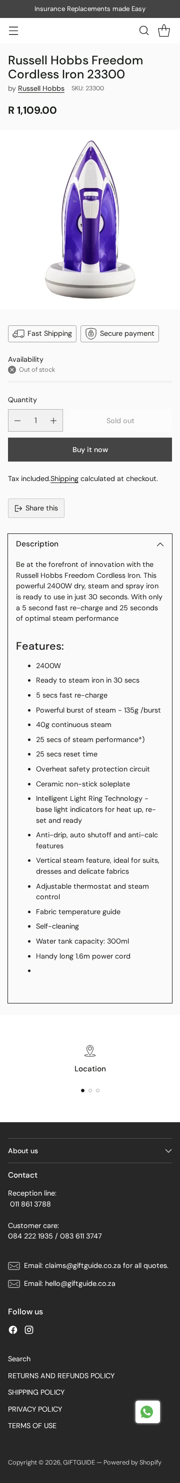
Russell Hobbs (41, 88)
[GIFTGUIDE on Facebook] (13, 1331)
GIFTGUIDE (79, 1462)
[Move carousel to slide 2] (90, 1090)
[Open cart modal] (164, 30)
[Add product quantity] (53, 420)
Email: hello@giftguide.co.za (70, 1283)
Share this (42, 507)
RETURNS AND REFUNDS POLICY (61, 1375)
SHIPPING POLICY (36, 1392)
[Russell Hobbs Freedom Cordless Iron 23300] (90, 219)
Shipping (64, 478)
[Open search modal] (144, 30)
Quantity (22, 399)
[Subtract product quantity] (17, 420)
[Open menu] (13, 30)
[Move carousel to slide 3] (98, 1090)
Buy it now (90, 449)
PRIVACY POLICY (35, 1409)
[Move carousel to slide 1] (82, 1090)
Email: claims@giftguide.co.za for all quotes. (96, 1265)
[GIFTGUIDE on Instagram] (29, 1331)
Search (19, 1358)
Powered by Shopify (133, 1462)
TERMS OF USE (32, 1425)
